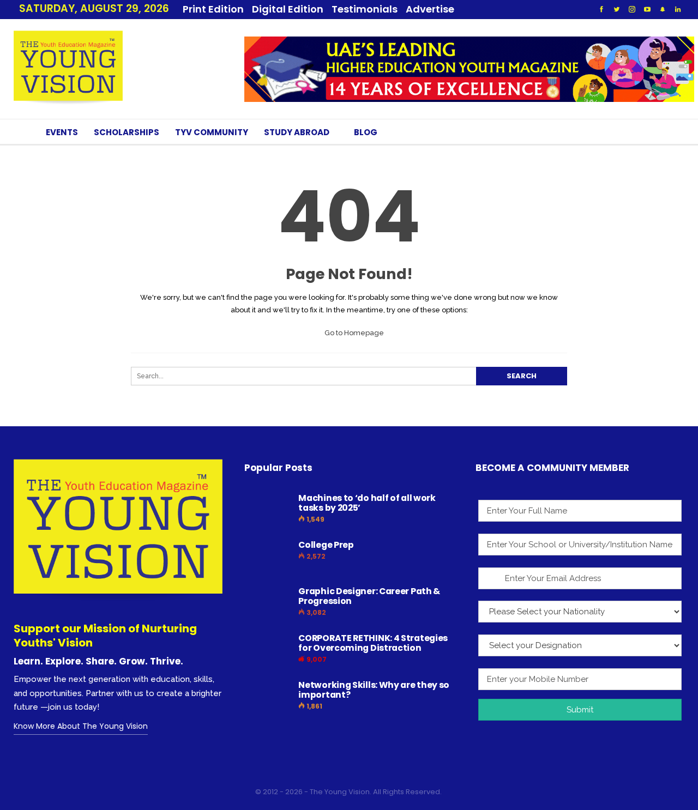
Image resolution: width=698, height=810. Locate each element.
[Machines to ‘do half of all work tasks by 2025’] (267, 510)
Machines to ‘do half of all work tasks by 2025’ (366, 503)
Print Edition (213, 9)
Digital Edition (287, 9)
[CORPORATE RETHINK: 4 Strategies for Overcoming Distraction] (267, 650)
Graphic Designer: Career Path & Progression (369, 596)
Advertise (430, 9)
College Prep (325, 545)
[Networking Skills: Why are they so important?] (267, 697)
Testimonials (365, 9)
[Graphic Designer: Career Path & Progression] (267, 604)
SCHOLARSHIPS (126, 132)
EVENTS (62, 132)
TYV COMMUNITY (211, 132)
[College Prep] (267, 557)
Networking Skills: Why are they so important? (373, 690)
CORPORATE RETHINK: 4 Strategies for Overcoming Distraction (373, 643)
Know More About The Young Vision (81, 726)
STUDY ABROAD (296, 132)
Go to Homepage (353, 333)
